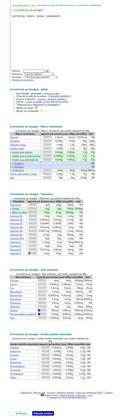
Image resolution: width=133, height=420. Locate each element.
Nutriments (26, 392)
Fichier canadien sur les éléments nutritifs (46, 101)
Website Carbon (43, 413)
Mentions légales (65, 392)
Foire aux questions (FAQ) (89, 392)
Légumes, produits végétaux (51, 99)
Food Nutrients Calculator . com (76, 395)
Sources (51, 392)
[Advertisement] (67, 43)
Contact (109, 392)
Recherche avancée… (23, 80)
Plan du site (39, 392)
